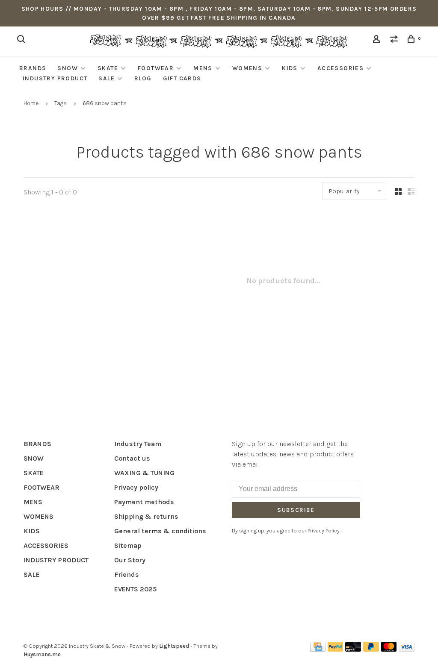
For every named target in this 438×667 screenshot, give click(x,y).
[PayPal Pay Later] (371, 649)
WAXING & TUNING (144, 473)
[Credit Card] (318, 649)
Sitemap (128, 545)
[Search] (22, 40)
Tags (60, 103)
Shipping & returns (146, 516)
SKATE (108, 68)
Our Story (129, 560)
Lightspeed (174, 646)
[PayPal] (335, 649)
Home (31, 103)
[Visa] (406, 649)
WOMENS (247, 68)
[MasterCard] (389, 649)
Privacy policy (136, 487)
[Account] (378, 40)
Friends (126, 574)
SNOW (67, 68)
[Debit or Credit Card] (353, 649)
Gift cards (182, 78)
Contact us (132, 458)
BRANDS (32, 68)
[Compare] (395, 40)
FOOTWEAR (156, 68)
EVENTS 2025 (135, 589)
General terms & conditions (160, 531)
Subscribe (296, 510)
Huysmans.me (42, 654)
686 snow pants (105, 103)
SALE (106, 78)
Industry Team (137, 444)
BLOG (143, 78)
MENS (203, 68)
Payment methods (144, 502)
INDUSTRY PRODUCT (55, 78)
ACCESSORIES (340, 68)
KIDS (290, 68)
